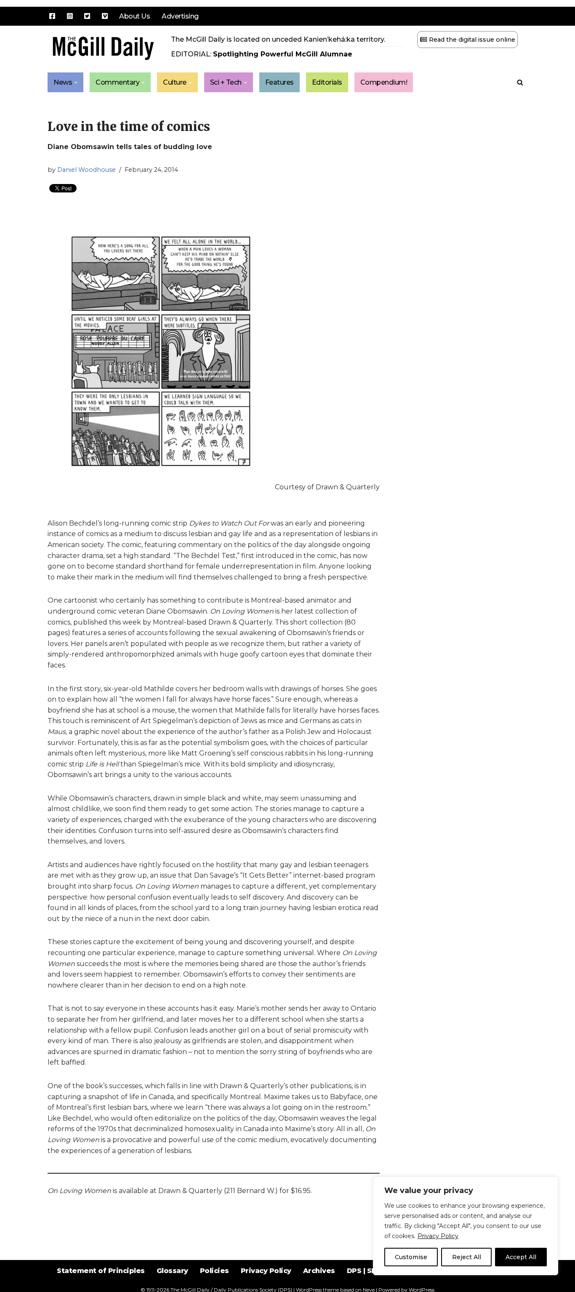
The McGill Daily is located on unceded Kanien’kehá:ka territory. (278, 39)
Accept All (521, 1257)
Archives (319, 1271)
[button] (75, 82)
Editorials (327, 82)
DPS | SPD (364, 1271)
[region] (465, 1226)
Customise (411, 1257)
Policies (214, 1271)
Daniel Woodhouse (86, 170)
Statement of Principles (101, 1271)
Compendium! (383, 82)
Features (279, 82)
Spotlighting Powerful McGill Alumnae (282, 54)
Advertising (180, 16)
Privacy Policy (438, 1236)
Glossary (172, 1271)
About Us (134, 16)
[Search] (520, 82)
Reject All (466, 1257)
